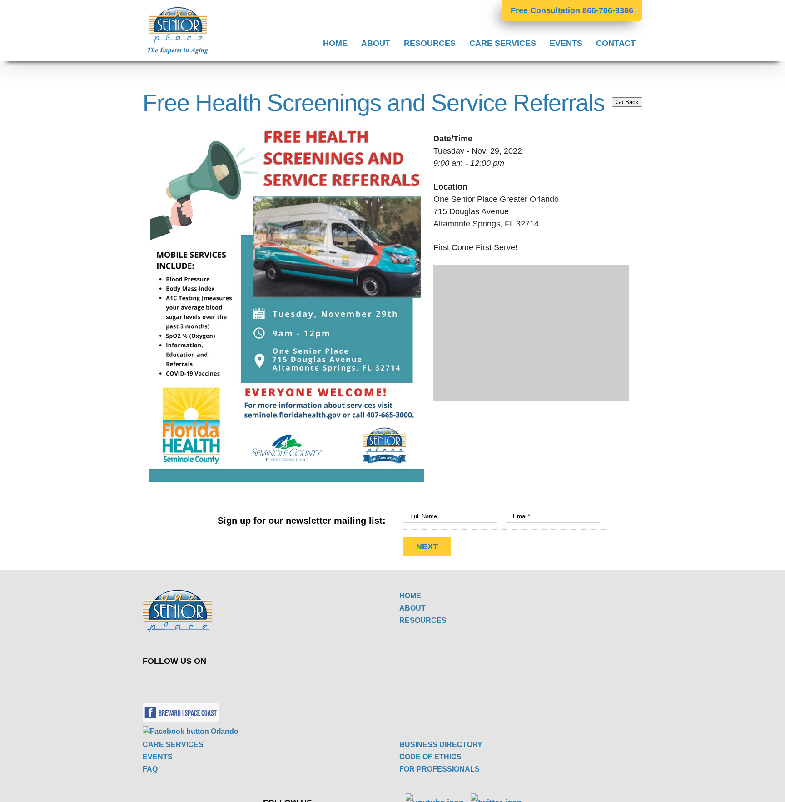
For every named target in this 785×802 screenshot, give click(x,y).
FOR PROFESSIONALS (439, 769)
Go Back (627, 102)
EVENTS (158, 757)
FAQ (150, 769)
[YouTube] (279, 681)
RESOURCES (423, 620)
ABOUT (412, 608)
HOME (410, 596)
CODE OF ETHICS (430, 757)
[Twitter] (258, 681)
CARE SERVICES (173, 744)
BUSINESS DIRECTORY (440, 744)
